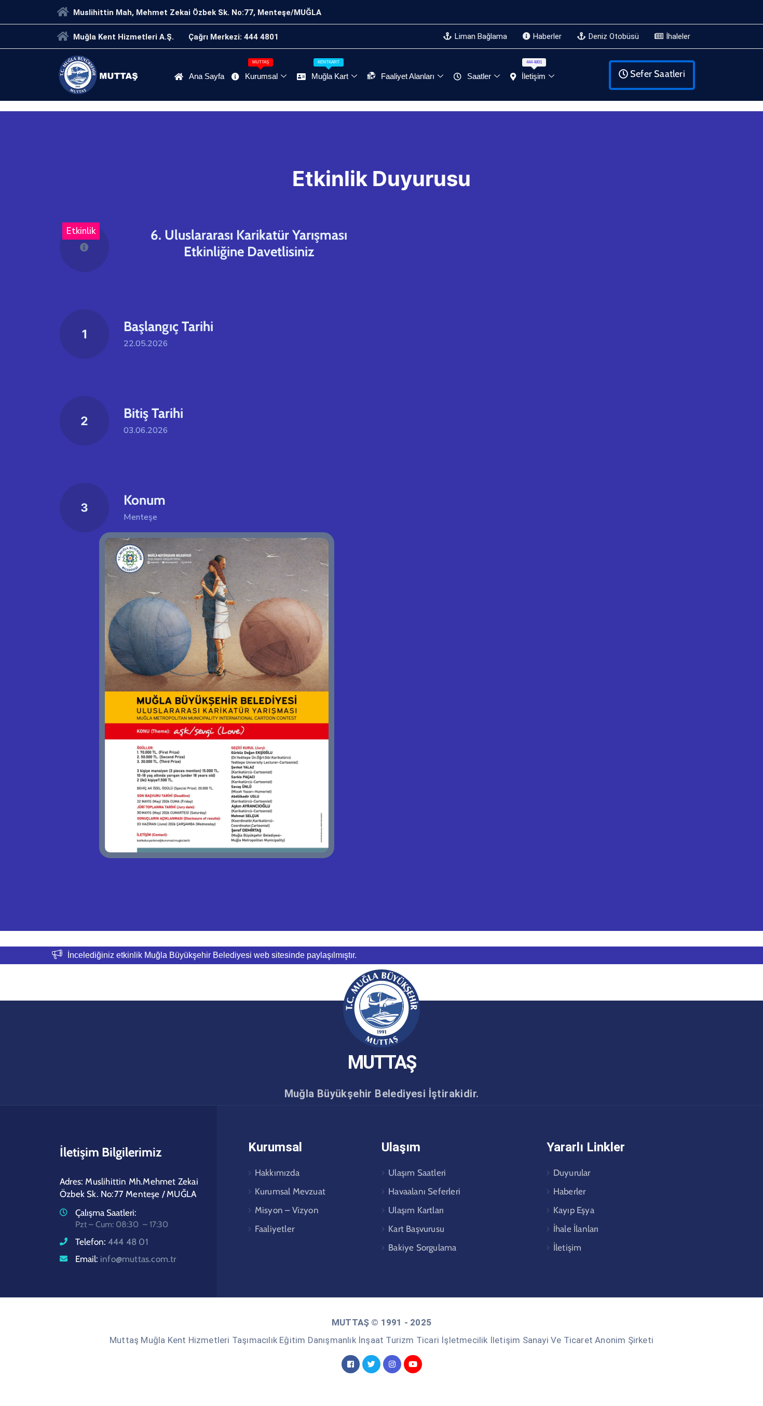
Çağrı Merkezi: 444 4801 (233, 37)
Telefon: (111, 1242)
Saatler (479, 76)
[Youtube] (413, 1364)
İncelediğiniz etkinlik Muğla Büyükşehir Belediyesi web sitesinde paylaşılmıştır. (212, 955)
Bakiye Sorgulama (422, 1247)
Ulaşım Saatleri (417, 1172)
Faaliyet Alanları (407, 76)
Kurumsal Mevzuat (290, 1191)
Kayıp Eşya (573, 1210)
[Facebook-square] (351, 1364)
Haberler (569, 1191)
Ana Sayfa (206, 76)
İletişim (534, 70)
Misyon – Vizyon (287, 1210)
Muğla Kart (329, 70)
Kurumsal (261, 70)
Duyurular (572, 1172)
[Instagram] (392, 1364)
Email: (125, 1259)
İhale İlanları (576, 1229)
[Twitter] (371, 1364)
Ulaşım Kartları (416, 1210)
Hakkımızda (277, 1172)
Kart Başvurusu (416, 1229)
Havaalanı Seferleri (424, 1191)
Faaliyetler (274, 1229)
